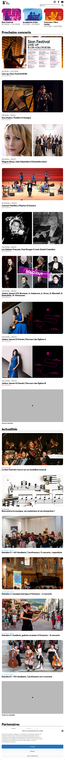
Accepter (32, 746)
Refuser (32, 751)
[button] (62, 731)
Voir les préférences (32, 756)
